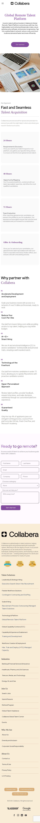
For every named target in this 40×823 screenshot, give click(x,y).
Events (4, 722)
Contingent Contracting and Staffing (16, 595)
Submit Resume (7, 699)
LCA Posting (6, 776)
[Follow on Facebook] (14, 815)
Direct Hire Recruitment (25, 584)
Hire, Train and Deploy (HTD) (13, 647)
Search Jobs (6, 693)
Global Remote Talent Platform (14, 619)
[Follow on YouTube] (25, 815)
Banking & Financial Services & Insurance (16, 664)
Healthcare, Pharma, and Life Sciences (15, 670)
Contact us (6, 759)
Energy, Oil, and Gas (9, 681)
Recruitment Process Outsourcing (15, 606)
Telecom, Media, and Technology (13, 675)
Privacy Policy (6, 770)
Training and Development (12, 636)
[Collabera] (20, 3)
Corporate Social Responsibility (13, 746)
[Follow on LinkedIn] (21, 815)
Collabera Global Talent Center (13, 717)
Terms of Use (6, 764)
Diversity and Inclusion (9, 740)
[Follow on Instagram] (18, 815)
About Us (5, 735)
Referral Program (8, 705)
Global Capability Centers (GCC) (13, 627)
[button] (2, 3)
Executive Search (8, 584)
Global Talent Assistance (10, 711)
